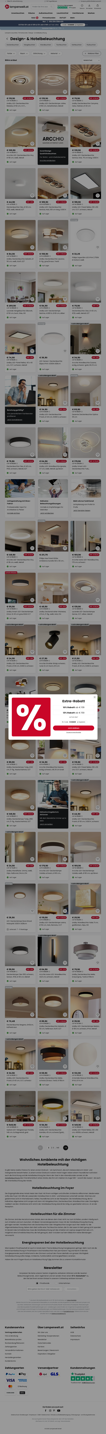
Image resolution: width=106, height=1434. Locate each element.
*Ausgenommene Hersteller (73, 732)
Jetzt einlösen (73, 728)
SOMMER (73, 722)
